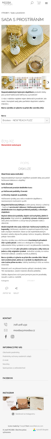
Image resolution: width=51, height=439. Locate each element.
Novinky (6, 364)
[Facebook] (6, 337)
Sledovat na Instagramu (25, 414)
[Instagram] (12, 337)
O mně (5, 360)
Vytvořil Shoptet (42, 430)
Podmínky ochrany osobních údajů (17, 356)
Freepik (22, 426)
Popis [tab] (24, 163)
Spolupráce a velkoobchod (14, 368)
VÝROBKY (31, 281)
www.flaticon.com (36, 426)
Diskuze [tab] (24, 168)
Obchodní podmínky (11, 352)
